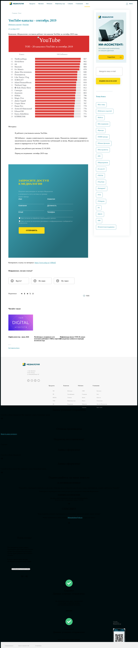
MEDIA (54, 397)
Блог (87, 3)
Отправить (31, 230)
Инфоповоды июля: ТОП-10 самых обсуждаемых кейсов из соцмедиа (72, 338)
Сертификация (70, 394)
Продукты (32, 3)
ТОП (54, 400)
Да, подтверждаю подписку (69, 483)
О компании (79, 3)
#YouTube (25, 24)
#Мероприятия (103, 162)
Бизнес (83, 397)
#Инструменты (103, 150)
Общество (84, 404)
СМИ (83, 391)
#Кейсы (100, 117)
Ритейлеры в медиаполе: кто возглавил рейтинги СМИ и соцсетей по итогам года (47, 338)
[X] (30, 293)
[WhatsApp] (33, 293)
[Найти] (120, 3)
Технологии (99, 400)
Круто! (19, 281)
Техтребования (38, 645)
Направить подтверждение (69, 495)
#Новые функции (104, 143)
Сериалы (84, 407)
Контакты (99, 391)
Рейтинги (49, 3)
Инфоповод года (60, 3)
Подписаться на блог (108, 81)
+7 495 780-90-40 (31, 371)
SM (53, 391)
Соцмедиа (84, 394)
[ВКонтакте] (22, 293)
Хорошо (69, 610)
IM (53, 404)
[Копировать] (57, 262)
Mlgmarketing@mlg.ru (75, 517)
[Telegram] (27, 293)
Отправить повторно (20, 569)
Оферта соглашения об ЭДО (23, 645)
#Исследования (103, 124)
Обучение (41, 3)
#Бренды (101, 130)
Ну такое (64, 281)
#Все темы (101, 104)
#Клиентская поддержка (106, 227)
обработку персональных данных (44, 218)
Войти (131, 3)
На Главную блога (13, 348)
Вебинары (69, 391)
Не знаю (42, 281)
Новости (99, 397)
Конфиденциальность (9, 645)
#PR (99, 156)
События (70, 3)
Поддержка (70, 404)
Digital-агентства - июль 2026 (18, 337)
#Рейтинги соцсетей (15, 24)
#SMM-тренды (103, 137)
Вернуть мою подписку (9, 434)
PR (53, 394)
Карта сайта (99, 407)
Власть (83, 400)
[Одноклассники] (24, 293)
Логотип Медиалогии (102, 404)
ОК (2, 418)
